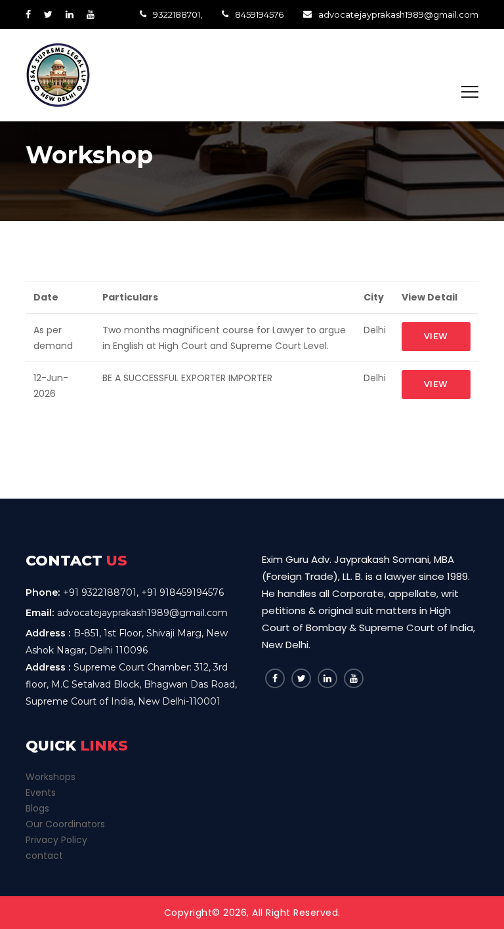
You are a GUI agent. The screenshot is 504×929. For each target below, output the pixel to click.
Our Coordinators (65, 824)
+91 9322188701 (99, 592)
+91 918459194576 (182, 592)
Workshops (50, 776)
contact (44, 855)
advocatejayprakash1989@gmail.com (398, 14)
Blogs (37, 808)
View (436, 336)
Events (41, 792)
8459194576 (259, 14)
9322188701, (177, 14)
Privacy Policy (56, 839)
